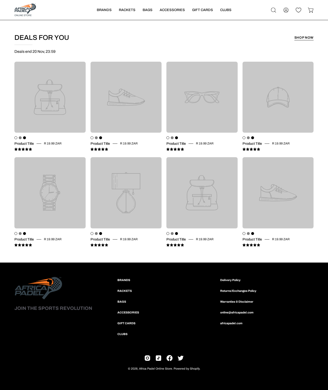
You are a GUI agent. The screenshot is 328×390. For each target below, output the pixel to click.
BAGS (121, 301)
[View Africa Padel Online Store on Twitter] (180, 358)
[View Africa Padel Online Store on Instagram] (147, 358)
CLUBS (122, 334)
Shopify (195, 368)
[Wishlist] (298, 10)
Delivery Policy (230, 280)
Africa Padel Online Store (155, 368)
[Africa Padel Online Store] (25, 10)
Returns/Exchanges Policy (238, 291)
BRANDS (123, 280)
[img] (23, 149)
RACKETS (124, 291)
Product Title (24, 144)
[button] (273, 10)
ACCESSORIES (128, 312)
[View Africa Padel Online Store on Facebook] (169, 358)
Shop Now (304, 37)
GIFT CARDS (126, 323)
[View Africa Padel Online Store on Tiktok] (158, 358)
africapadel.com (231, 323)
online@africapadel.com (237, 312)
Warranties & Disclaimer (236, 301)
